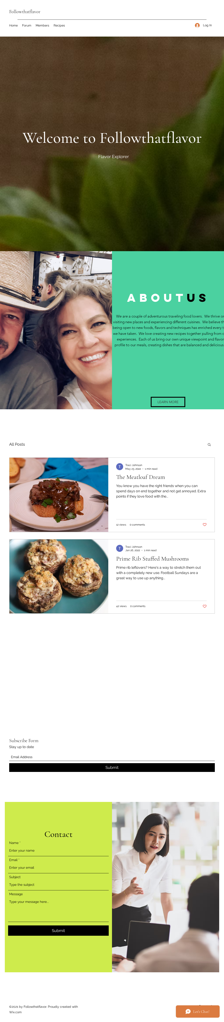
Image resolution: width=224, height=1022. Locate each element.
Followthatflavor (24, 11)
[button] (168, 402)
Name (14, 843)
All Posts (17, 444)
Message (16, 894)
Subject (15, 877)
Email (13, 860)
